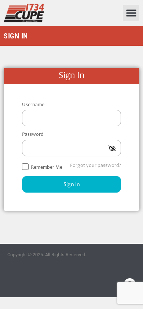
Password (33, 134)
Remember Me (46, 167)
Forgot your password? (95, 165)
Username (33, 105)
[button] (131, 13)
